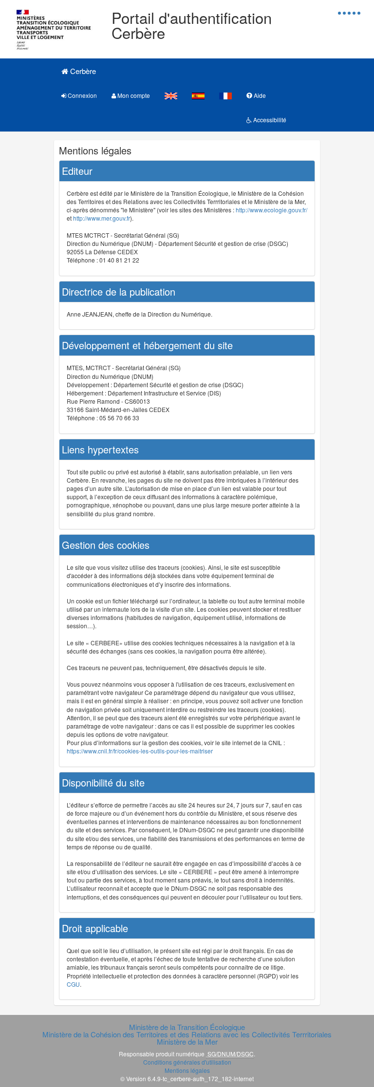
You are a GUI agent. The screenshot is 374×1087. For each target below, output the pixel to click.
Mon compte (133, 95)
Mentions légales (187, 1070)
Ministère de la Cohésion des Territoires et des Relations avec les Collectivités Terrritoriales (187, 1034)
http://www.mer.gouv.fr (101, 218)
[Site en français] (225, 95)
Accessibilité (269, 119)
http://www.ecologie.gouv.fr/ (271, 210)
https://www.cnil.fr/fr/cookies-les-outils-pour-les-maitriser (140, 751)
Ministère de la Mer (187, 1041)
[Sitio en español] (198, 95)
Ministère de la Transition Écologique (187, 1027)
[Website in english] (171, 95)
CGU (73, 984)
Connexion (81, 95)
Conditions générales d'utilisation (187, 1062)
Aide (259, 95)
